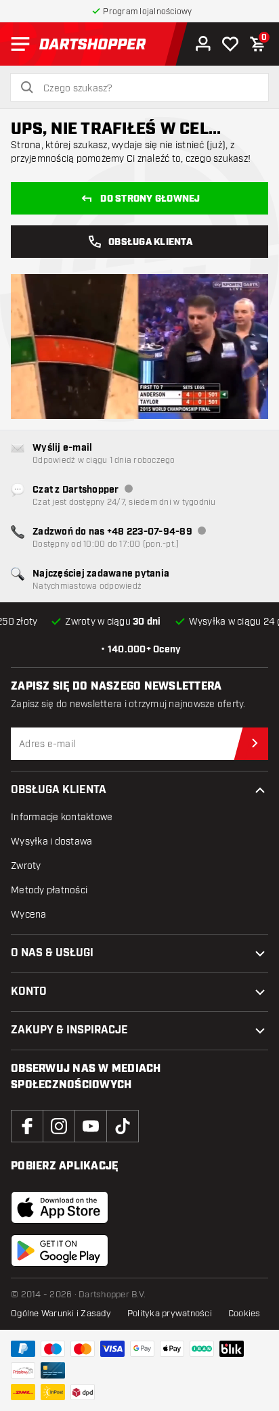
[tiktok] (122, 1126)
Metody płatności (49, 890)
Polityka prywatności (169, 1313)
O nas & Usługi (52, 953)
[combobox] (147, 89)
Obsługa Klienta (150, 242)
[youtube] (90, 1126)
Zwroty (26, 866)
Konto (29, 992)
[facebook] (27, 1126)
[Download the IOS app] (59, 1207)
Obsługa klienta (58, 790)
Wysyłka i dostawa (51, 841)
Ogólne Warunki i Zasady (61, 1313)
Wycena (29, 914)
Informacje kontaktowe (61, 817)
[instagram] (59, 1126)
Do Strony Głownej (150, 199)
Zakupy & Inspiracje (69, 1030)
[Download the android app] (59, 1250)
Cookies (244, 1313)
